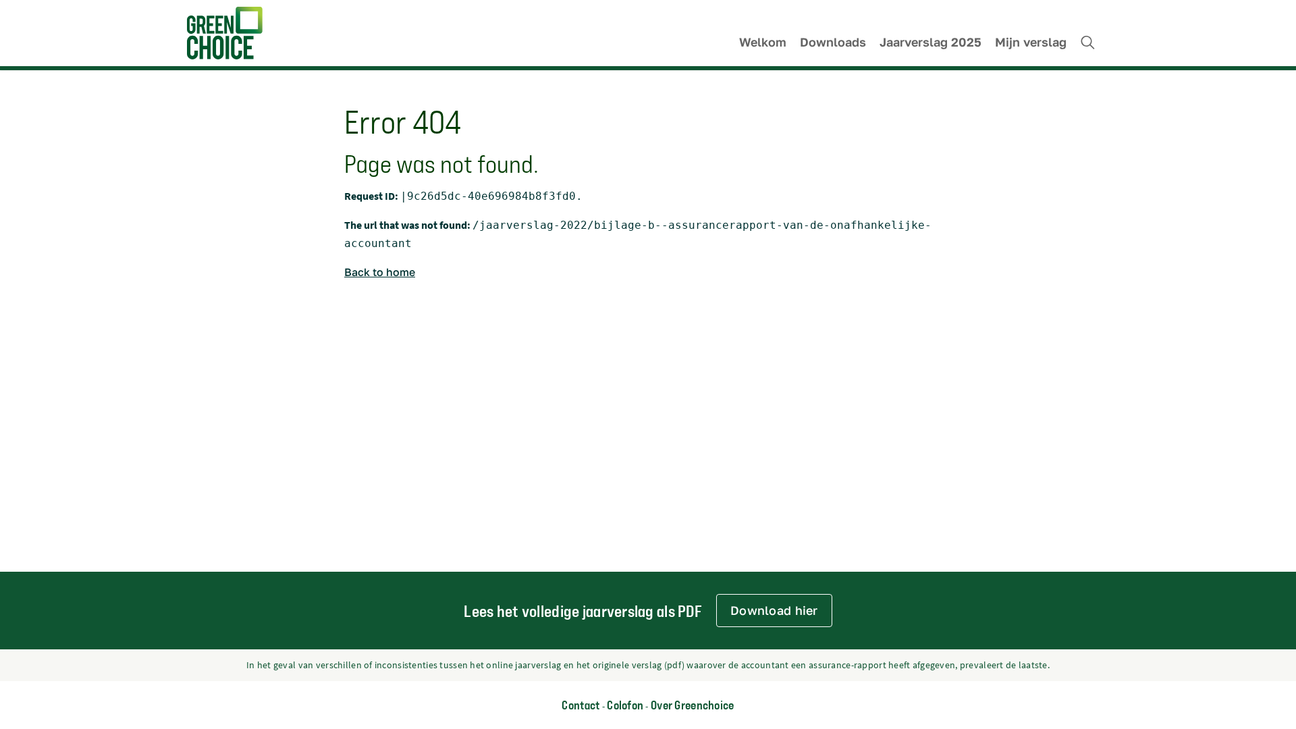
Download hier (774, 610)
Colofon (625, 704)
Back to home (379, 272)
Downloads (833, 42)
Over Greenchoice (692, 704)
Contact (580, 704)
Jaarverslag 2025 (930, 42)
